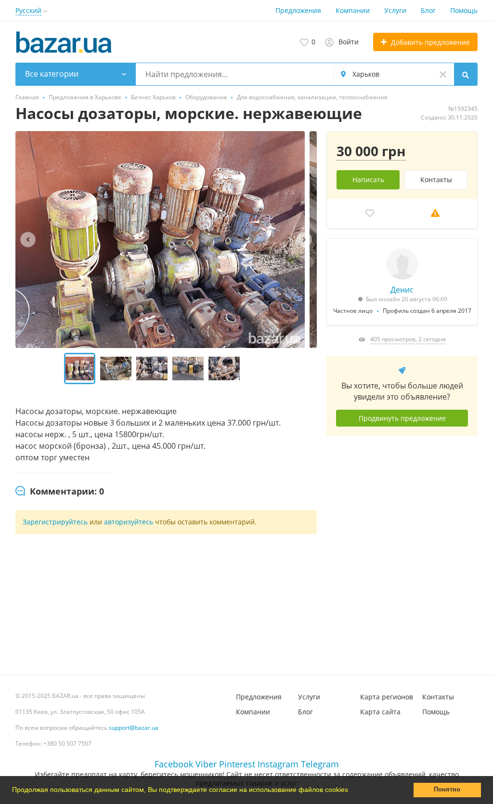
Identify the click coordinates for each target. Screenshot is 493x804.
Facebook (174, 764)
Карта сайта (380, 711)
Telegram (320, 764)
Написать (368, 179)
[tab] (59, 491)
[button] (351, 791)
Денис (402, 289)
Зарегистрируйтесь (55, 521)
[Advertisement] (402, 552)
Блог (428, 10)
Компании (353, 10)
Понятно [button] (447, 789)
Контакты (436, 179)
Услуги (395, 10)
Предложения (298, 10)
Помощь (464, 10)
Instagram (278, 764)
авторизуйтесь (128, 521)
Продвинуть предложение (402, 418)
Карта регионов (386, 696)
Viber (206, 764)
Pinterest (237, 764)
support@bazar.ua (133, 728)
